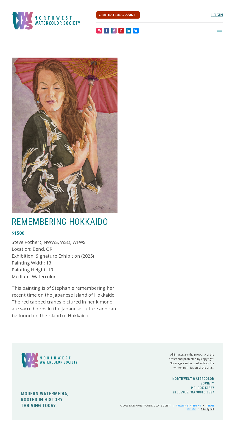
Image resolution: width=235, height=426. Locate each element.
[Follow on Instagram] (99, 30)
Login (217, 14)
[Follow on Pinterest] (121, 30)
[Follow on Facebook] (106, 30)
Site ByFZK (207, 409)
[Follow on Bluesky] (136, 30)
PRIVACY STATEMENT (188, 405)
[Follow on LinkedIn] (128, 30)
